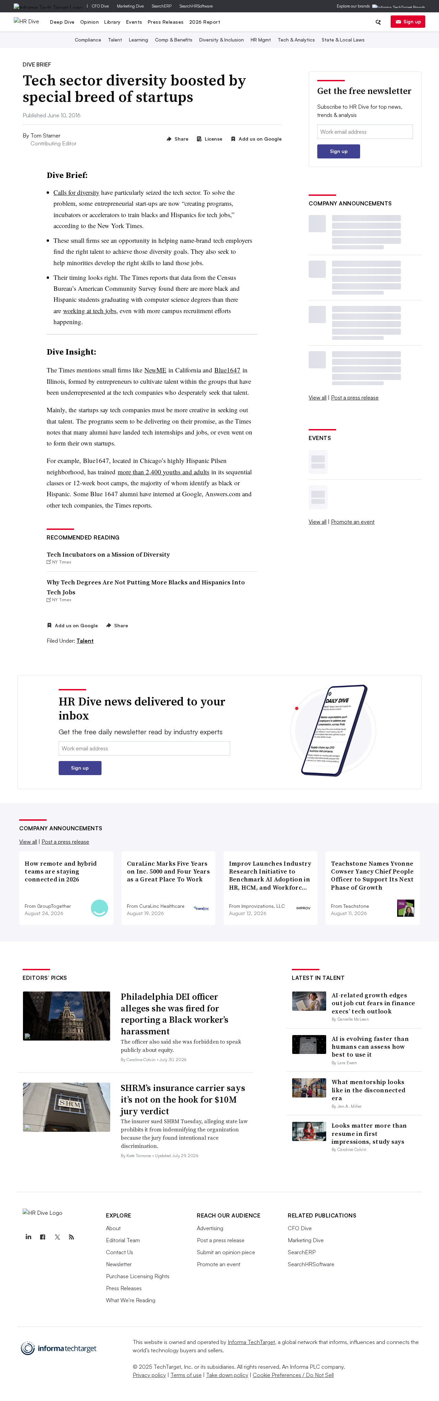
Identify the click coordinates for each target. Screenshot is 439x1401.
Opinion (89, 22)
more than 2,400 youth (148, 471)
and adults (194, 471)
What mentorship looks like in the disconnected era (368, 1090)
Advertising (210, 1228)
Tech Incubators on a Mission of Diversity (108, 554)
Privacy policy (149, 1375)
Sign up (412, 21)
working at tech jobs (89, 310)
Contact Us (119, 1252)
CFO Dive (100, 6)
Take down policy (227, 1375)
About (113, 1228)
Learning (138, 40)
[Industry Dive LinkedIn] (28, 1237)
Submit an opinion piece (226, 1252)
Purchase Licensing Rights (137, 1276)
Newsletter (119, 1264)
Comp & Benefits (173, 40)
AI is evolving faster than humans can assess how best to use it (370, 1046)
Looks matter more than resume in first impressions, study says (369, 1133)
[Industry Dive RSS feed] (71, 1237)
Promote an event (353, 521)
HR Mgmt (261, 40)
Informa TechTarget (251, 1342)
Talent (115, 40)
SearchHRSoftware (196, 6)
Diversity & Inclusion (221, 40)
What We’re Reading (130, 1300)
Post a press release (355, 397)
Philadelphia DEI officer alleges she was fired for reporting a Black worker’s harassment (174, 1013)
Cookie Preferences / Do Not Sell (293, 1375)
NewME (155, 370)
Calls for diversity (76, 192)
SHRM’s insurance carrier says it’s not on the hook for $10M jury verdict (183, 1099)
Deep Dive (62, 22)
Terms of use (186, 1375)
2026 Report (205, 22)
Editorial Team (123, 1240)
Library (112, 22)
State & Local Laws (343, 40)
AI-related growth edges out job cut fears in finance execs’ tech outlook (373, 1003)
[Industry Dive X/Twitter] (57, 1237)
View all (318, 397)
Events (134, 22)
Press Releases (166, 22)
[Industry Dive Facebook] (42, 1237)
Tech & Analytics (296, 40)
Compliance (88, 40)
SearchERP (161, 6)
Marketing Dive (130, 6)
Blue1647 (227, 370)
